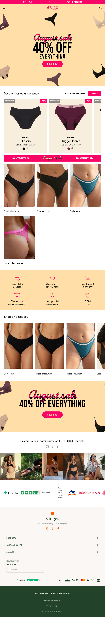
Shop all (95, 93)
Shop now (52, 64)
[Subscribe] (41, 570)
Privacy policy (52, 606)
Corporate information (51, 611)
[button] (100, 8)
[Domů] (52, 8)
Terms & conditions (52, 601)
